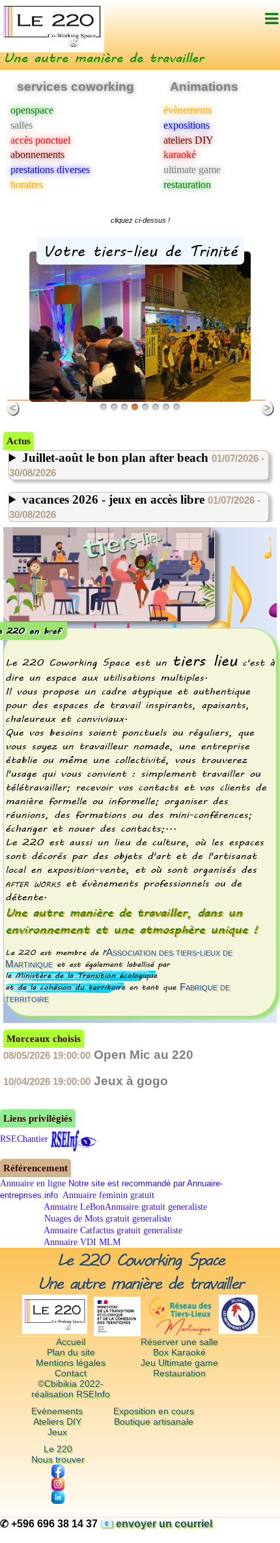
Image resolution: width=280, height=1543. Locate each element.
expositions (186, 125)
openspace (31, 110)
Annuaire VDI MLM (81, 1242)
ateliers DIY (188, 140)
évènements (187, 110)
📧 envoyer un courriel (156, 1523)
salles (21, 125)
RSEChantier (24, 1139)
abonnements (37, 154)
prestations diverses (50, 169)
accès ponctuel (40, 140)
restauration (187, 184)
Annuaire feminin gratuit (107, 1195)
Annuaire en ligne (33, 1183)
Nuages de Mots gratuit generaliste (106, 1219)
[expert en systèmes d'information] (73, 1139)
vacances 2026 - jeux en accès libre (134, 506)
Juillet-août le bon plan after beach (136, 464)
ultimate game (192, 169)
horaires (26, 184)
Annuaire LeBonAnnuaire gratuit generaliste (124, 1207)
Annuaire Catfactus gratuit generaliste (112, 1230)
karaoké (179, 154)
